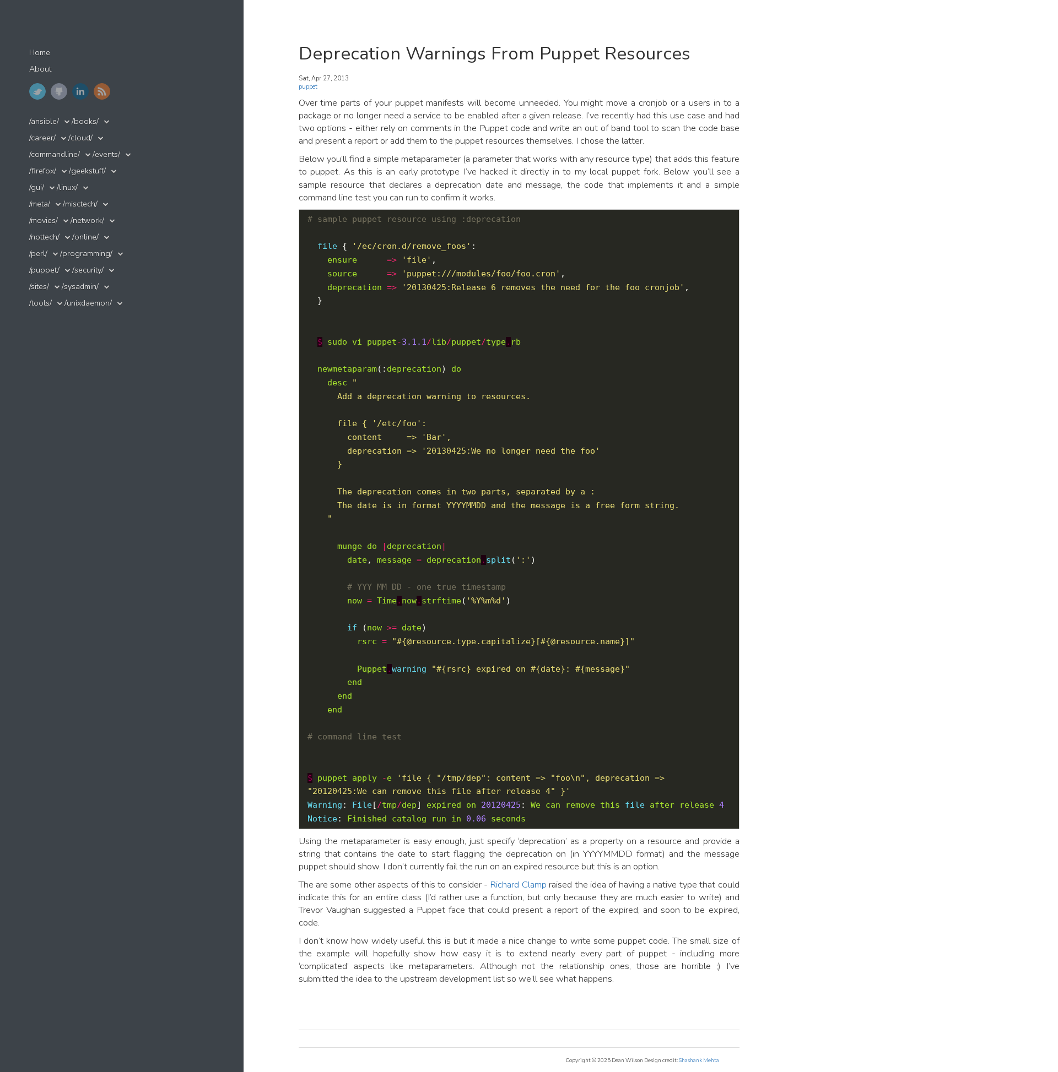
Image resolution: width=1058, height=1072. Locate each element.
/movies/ (43, 220)
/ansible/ (44, 121)
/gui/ (36, 187)
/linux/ (67, 187)
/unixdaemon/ (88, 303)
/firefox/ (42, 171)
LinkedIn (80, 91)
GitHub (59, 91)
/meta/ (39, 204)
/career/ (42, 138)
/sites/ (39, 286)
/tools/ (40, 303)
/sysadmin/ (80, 286)
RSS (102, 91)
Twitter (37, 91)
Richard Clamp (518, 884)
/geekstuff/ (87, 171)
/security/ (88, 270)
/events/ (106, 154)
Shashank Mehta (699, 1060)
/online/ (85, 237)
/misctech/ (80, 204)
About (40, 69)
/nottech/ (44, 237)
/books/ (85, 121)
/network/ (87, 220)
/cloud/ (80, 138)
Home (39, 52)
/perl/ (38, 253)
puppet (308, 87)
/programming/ (86, 253)
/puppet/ (44, 270)
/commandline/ (54, 154)
